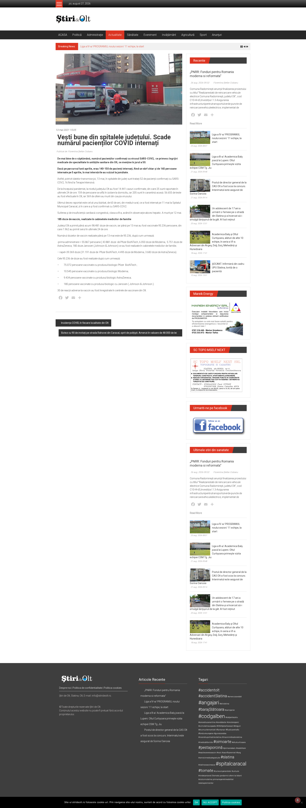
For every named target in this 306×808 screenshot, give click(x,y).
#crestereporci (233, 722)
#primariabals (229, 748)
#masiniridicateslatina (232, 737)
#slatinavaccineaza (206, 765)
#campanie (230, 710)
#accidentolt (209, 690)
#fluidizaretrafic (232, 730)
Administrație (95, 35)
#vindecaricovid (204, 776)
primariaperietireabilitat (223, 779)
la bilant (238, 776)
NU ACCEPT (210, 802)
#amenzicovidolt (235, 696)
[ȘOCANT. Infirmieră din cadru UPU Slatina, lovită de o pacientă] (200, 266)
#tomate (205, 770)
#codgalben (211, 716)
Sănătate (132, 35)
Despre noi (65, 687)
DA (196, 802)
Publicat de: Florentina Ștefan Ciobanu (74, 151)
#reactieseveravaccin (207, 752)
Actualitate (115, 35)
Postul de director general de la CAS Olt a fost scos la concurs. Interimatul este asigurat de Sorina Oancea (163, 735)
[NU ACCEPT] (301, 802)
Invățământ (169, 35)
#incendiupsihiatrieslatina (210, 737)
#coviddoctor (221, 722)
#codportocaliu (231, 717)
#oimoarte (222, 741)
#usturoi (235, 771)
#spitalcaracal (231, 764)
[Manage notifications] (298, 800)
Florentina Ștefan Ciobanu (225, 83)
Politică (77, 35)
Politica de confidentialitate (87, 687)
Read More (196, 123)
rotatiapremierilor (205, 783)
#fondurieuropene (206, 733)
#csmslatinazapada (207, 726)
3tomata (215, 776)
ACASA (62, 35)
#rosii (219, 752)
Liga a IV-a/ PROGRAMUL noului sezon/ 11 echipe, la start (112, 46)
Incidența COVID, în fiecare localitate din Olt (85, 322)
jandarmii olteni (227, 776)
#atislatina (224, 704)
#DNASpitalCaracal (224, 726)
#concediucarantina (207, 722)
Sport (203, 35)
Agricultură (187, 35)
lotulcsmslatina (205, 779)
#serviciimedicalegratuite (209, 758)
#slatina (227, 757)
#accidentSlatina (212, 696)
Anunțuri (217, 35)
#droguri (237, 726)
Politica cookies (113, 687)
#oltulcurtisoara (239, 742)
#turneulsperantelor (222, 771)
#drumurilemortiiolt (207, 730)
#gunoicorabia (220, 733)
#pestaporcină (210, 747)
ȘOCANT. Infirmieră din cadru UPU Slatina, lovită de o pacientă (228, 267)
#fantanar (220, 730)
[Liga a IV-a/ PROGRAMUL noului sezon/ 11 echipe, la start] (200, 137)
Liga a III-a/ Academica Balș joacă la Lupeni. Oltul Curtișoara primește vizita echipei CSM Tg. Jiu (162, 718)
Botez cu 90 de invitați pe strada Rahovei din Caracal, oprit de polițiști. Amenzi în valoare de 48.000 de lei (119, 332)
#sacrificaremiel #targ (231, 752)
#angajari (208, 703)
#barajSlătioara (211, 709)
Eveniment (150, 35)
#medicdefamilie (205, 742)
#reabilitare (241, 748)
